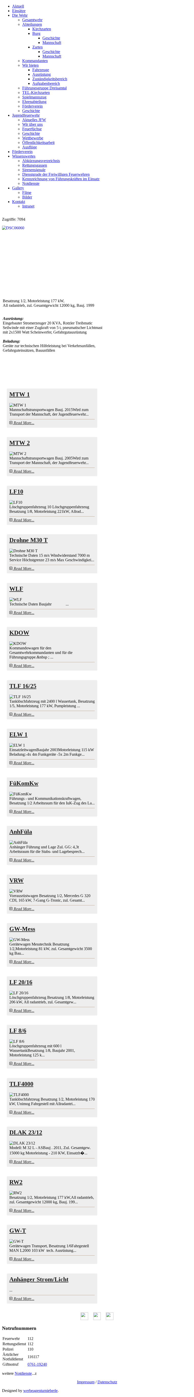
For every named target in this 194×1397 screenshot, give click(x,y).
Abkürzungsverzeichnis (41, 161)
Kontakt (18, 201)
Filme (26, 192)
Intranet (28, 206)
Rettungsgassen (34, 165)
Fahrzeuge (40, 70)
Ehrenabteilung (34, 101)
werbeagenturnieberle (40, 1390)
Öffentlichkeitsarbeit (38, 142)
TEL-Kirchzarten (36, 92)
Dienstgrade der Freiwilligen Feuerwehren (56, 174)
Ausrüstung (41, 74)
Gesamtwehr (32, 20)
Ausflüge (29, 147)
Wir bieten (30, 65)
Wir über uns (32, 124)
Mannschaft (51, 42)
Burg (36, 33)
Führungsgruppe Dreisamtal (44, 88)
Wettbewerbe (32, 138)
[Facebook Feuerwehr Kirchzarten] (84, 1318)
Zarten (37, 47)
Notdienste (30, 183)
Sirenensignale (33, 170)
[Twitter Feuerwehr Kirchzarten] (97, 1318)
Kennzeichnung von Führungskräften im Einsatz (61, 179)
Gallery (18, 188)
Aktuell (18, 6)
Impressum (85, 1382)
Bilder (27, 197)
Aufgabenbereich (46, 83)
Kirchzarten (41, 29)
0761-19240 (37, 1364)
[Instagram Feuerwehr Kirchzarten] (109, 1318)
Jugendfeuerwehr (26, 115)
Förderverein (32, 106)
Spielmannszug (34, 97)
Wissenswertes (23, 156)
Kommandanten (35, 61)
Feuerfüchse (32, 129)
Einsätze (19, 11)
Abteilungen (32, 24)
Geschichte (51, 38)
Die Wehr (20, 15)
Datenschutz (107, 1382)
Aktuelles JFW (34, 120)
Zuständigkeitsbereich (49, 79)
